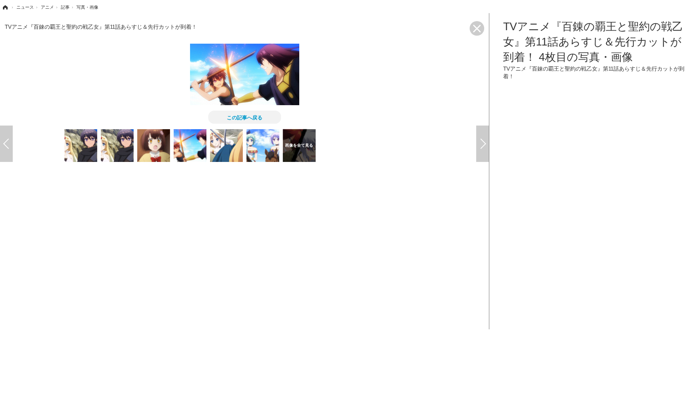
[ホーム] (4, 7)
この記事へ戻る (244, 117)
